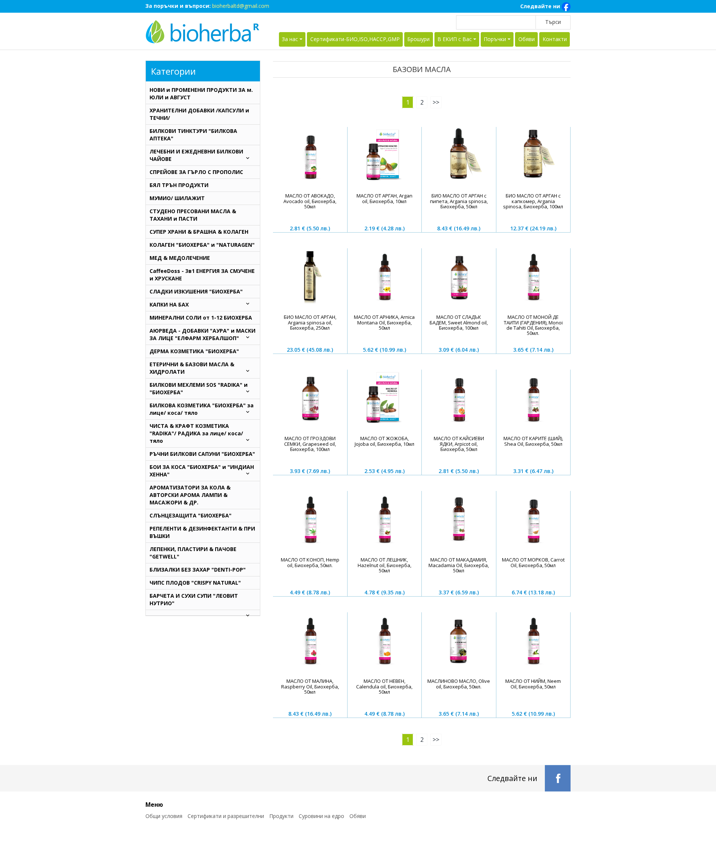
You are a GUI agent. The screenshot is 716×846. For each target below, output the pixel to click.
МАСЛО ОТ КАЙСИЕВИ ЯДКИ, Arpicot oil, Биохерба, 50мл (459, 443)
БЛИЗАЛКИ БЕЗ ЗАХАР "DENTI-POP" (198, 569)
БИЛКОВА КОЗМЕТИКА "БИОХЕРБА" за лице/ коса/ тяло (202, 409)
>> (436, 102)
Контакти (555, 39)
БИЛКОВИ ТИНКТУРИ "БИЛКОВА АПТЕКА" (193, 134)
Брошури (418, 39)
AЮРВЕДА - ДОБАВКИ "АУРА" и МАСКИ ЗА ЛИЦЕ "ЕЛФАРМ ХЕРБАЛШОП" (202, 334)
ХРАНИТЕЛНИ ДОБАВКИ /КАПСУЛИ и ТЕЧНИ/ (199, 114)
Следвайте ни (541, 6)
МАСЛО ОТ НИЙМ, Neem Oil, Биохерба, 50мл (533, 684)
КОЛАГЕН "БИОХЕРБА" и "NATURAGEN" (202, 244)
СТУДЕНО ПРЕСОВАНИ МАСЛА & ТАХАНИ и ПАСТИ (193, 215)
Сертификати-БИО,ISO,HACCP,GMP (355, 39)
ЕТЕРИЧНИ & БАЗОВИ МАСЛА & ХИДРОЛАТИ (192, 368)
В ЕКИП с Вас (454, 39)
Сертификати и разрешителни (226, 815)
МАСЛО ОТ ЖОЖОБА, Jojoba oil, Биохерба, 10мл (384, 441)
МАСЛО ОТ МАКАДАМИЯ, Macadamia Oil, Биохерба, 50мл (458, 565)
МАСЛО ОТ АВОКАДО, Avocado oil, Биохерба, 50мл (309, 201)
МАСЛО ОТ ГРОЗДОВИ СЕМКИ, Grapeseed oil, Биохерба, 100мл (310, 443)
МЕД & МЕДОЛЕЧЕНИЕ (180, 257)
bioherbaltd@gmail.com (240, 5)
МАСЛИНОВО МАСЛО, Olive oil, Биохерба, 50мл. (458, 684)
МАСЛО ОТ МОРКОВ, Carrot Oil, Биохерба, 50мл (533, 562)
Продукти (281, 815)
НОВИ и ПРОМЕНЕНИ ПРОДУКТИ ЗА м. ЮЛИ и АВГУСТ (201, 93)
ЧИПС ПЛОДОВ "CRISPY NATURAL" (195, 582)
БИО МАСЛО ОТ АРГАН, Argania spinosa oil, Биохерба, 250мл (310, 322)
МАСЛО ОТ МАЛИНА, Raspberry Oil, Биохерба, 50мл (310, 686)
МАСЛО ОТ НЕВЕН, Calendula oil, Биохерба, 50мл (384, 686)
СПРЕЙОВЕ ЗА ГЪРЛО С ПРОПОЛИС (196, 171)
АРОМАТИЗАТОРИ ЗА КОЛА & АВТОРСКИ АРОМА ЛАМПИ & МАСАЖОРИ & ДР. (190, 495)
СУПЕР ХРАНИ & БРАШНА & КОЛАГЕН (199, 231)
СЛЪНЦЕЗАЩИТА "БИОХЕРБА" (191, 515)
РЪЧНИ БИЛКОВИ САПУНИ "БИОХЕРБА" (202, 453)
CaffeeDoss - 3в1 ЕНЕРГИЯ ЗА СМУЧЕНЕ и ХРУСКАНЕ (202, 274)
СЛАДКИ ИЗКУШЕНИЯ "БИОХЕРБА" (196, 291)
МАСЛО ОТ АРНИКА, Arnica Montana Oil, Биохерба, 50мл (384, 322)
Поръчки (495, 39)
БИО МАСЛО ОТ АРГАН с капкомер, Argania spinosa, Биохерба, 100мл (533, 201)
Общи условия (163, 815)
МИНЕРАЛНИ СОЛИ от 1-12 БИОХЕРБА (201, 317)
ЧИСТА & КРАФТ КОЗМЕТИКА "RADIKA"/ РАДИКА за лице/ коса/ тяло (196, 433)
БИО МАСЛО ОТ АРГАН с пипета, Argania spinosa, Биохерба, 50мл (459, 201)
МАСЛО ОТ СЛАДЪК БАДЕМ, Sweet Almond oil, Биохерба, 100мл (459, 322)
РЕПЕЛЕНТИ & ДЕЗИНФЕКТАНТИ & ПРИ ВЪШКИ (202, 532)
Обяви (526, 39)
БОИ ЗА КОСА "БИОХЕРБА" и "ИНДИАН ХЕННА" (202, 470)
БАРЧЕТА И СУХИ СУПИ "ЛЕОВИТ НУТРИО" (194, 599)
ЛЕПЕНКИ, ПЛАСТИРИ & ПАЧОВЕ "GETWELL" (193, 552)
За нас (290, 39)
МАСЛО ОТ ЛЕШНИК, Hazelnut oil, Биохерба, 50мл (384, 565)
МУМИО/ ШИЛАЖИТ (177, 198)
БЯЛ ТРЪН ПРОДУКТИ (179, 185)
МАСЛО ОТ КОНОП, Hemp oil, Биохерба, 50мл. (310, 562)
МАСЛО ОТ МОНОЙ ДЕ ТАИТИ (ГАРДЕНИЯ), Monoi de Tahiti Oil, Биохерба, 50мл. (533, 325)
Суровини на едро (321, 815)
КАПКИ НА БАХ (169, 304)
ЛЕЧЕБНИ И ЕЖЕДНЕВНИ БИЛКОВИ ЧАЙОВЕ (196, 155)
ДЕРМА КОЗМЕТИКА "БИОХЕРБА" (194, 351)
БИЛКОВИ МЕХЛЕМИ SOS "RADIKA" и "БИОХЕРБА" (199, 388)
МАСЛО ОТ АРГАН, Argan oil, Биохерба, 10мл (384, 198)
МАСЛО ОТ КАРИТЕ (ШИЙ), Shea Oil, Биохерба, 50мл (533, 441)
